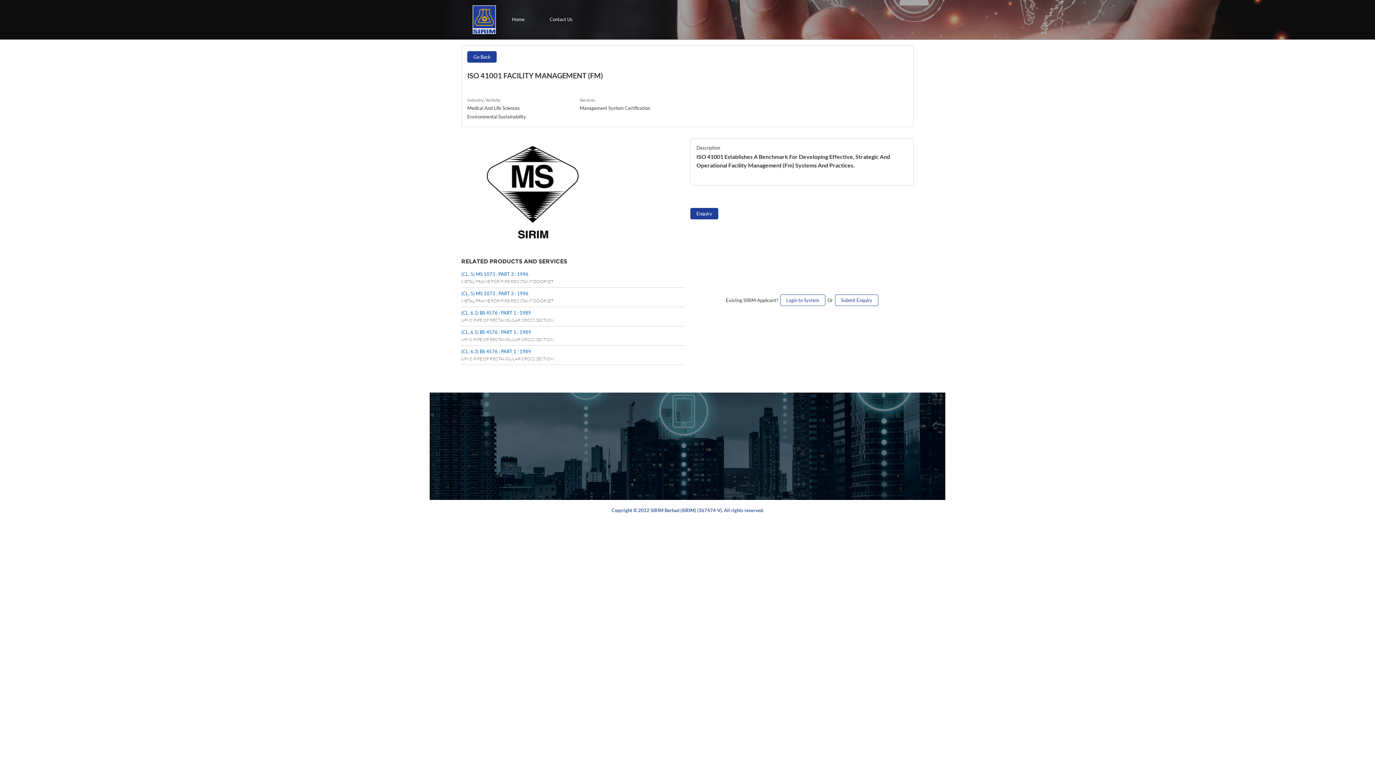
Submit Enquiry (856, 300)
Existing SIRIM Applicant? (753, 300)
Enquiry (704, 214)
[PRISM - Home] (484, 19)
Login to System (802, 300)
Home (518, 19)
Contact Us (561, 19)
